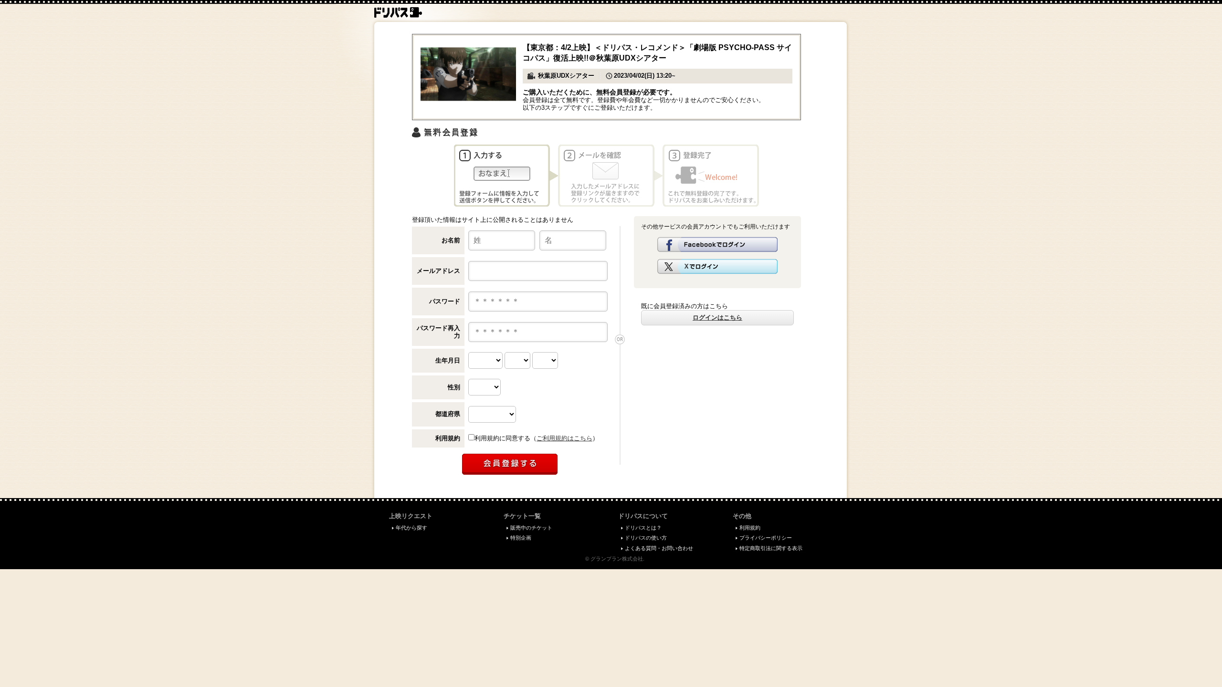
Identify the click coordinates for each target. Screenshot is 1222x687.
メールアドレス (438, 270)
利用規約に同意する (502, 438)
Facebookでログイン (717, 244)
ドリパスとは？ (643, 528)
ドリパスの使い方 (646, 538)
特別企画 (520, 538)
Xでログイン (717, 266)
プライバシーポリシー (765, 538)
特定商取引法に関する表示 (770, 548)
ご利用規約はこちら (564, 438)
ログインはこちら (717, 317)
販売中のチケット (531, 528)
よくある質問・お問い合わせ (659, 548)
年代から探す (411, 528)
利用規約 (447, 438)
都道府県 (447, 413)
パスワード (444, 301)
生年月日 (447, 360)
